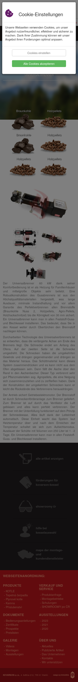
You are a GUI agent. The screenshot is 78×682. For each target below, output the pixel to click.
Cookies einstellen (38, 53)
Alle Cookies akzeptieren (39, 64)
